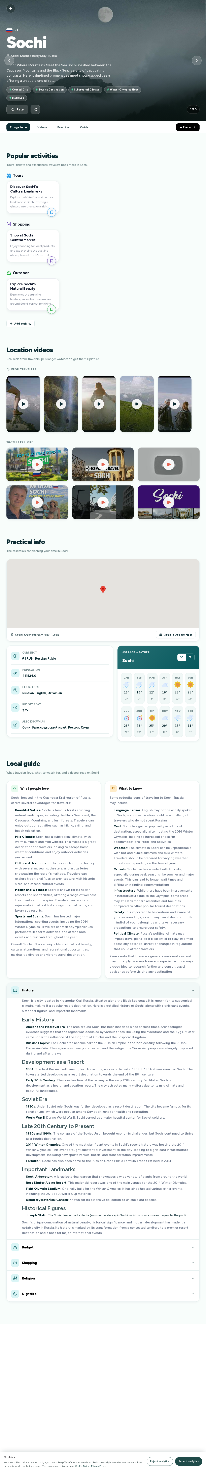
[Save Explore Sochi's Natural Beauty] (51, 309)
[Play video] (37, 464)
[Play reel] (23, 404)
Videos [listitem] (42, 127)
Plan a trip (189, 127)
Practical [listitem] (63, 127)
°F (190, 657)
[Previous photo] (9, 60)
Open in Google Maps (178, 634)
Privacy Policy (98, 1466)
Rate (20, 109)
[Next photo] (197, 60)
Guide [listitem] (84, 127)
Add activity (22, 323)
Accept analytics (188, 1461)
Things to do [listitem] (18, 127)
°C (181, 657)
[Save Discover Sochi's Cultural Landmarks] (51, 212)
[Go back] (10, 8)
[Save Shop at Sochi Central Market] (51, 260)
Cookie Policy (82, 1466)
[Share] (35, 109)
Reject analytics (160, 1461)
